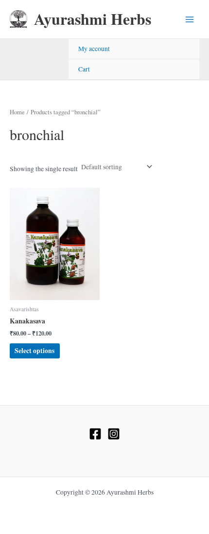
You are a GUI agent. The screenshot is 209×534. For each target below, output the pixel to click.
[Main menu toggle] (189, 19)
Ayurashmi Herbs (92, 18)
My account (94, 48)
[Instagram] (113, 433)
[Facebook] (95, 433)
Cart (84, 69)
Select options (34, 351)
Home (17, 112)
